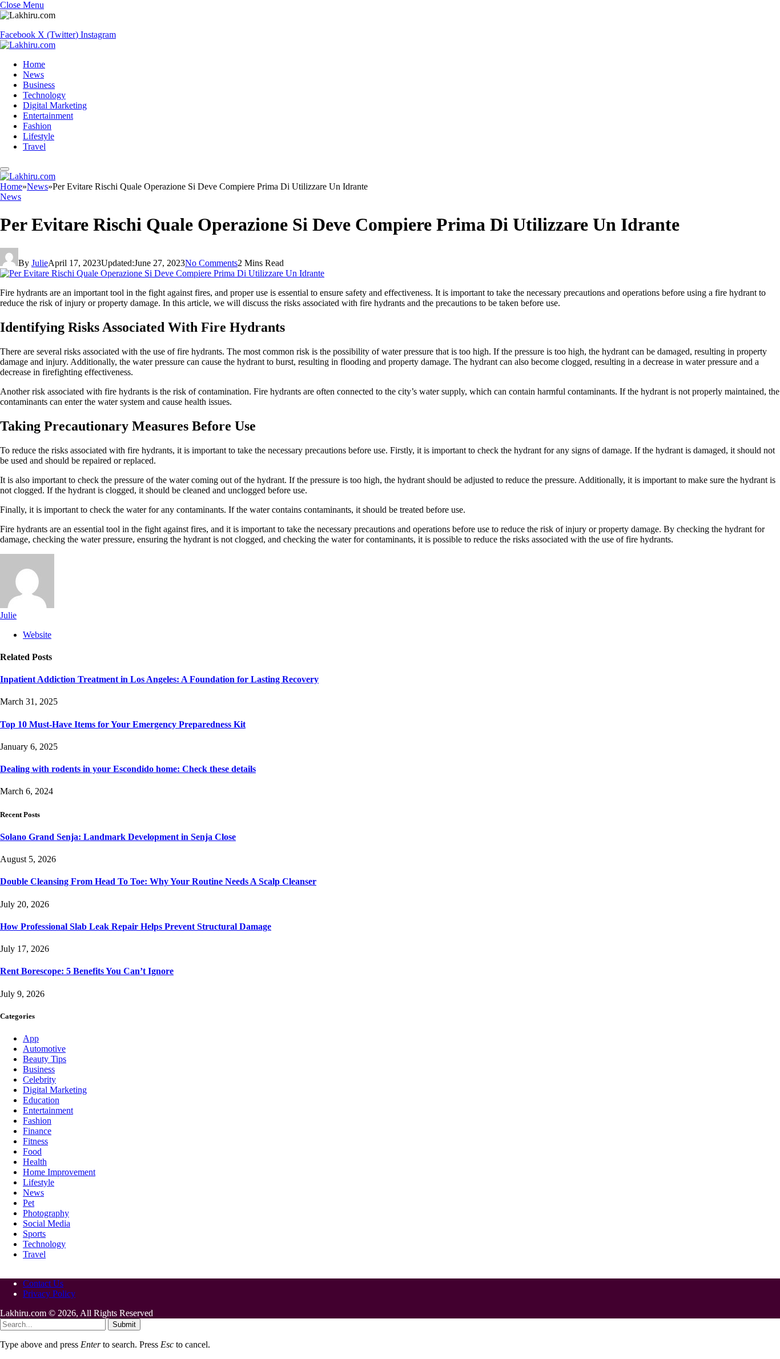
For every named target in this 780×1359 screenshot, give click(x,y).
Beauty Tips (44, 1059)
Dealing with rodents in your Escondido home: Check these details (128, 769)
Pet (28, 1203)
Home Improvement (59, 1172)
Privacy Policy (49, 1293)
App (31, 1038)
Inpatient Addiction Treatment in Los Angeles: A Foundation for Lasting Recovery (159, 679)
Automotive (44, 1049)
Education (41, 1100)
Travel (34, 146)
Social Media (46, 1223)
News (33, 74)
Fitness (35, 1141)
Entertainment (48, 115)
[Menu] (4, 169)
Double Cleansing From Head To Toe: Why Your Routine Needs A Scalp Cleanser (158, 881)
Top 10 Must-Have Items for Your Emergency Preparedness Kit (123, 724)
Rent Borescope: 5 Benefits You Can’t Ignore (87, 971)
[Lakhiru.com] (27, 45)
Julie (39, 263)
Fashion (37, 126)
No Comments (211, 263)
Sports (34, 1234)
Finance (37, 1131)
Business (39, 85)
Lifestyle (38, 136)
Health (35, 1162)
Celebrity (39, 1079)
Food (32, 1151)
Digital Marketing (55, 105)
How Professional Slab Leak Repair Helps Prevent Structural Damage (135, 926)
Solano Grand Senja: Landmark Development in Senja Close (118, 837)
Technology (44, 95)
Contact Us (43, 1283)
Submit (124, 1324)
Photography (46, 1213)
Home (34, 64)
